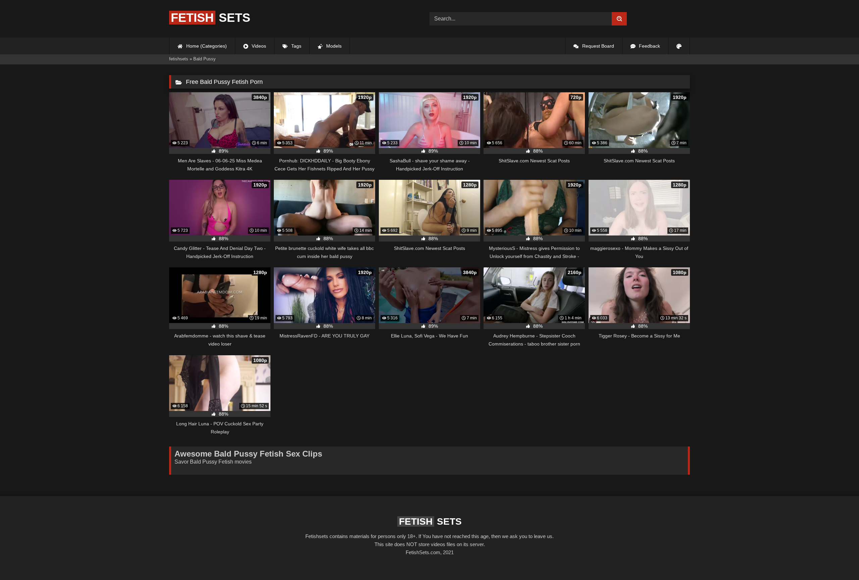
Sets (210, 17)
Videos (258, 46)
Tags (295, 46)
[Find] (619, 18)
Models (333, 46)
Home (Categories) (206, 46)
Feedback (649, 46)
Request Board (597, 46)
